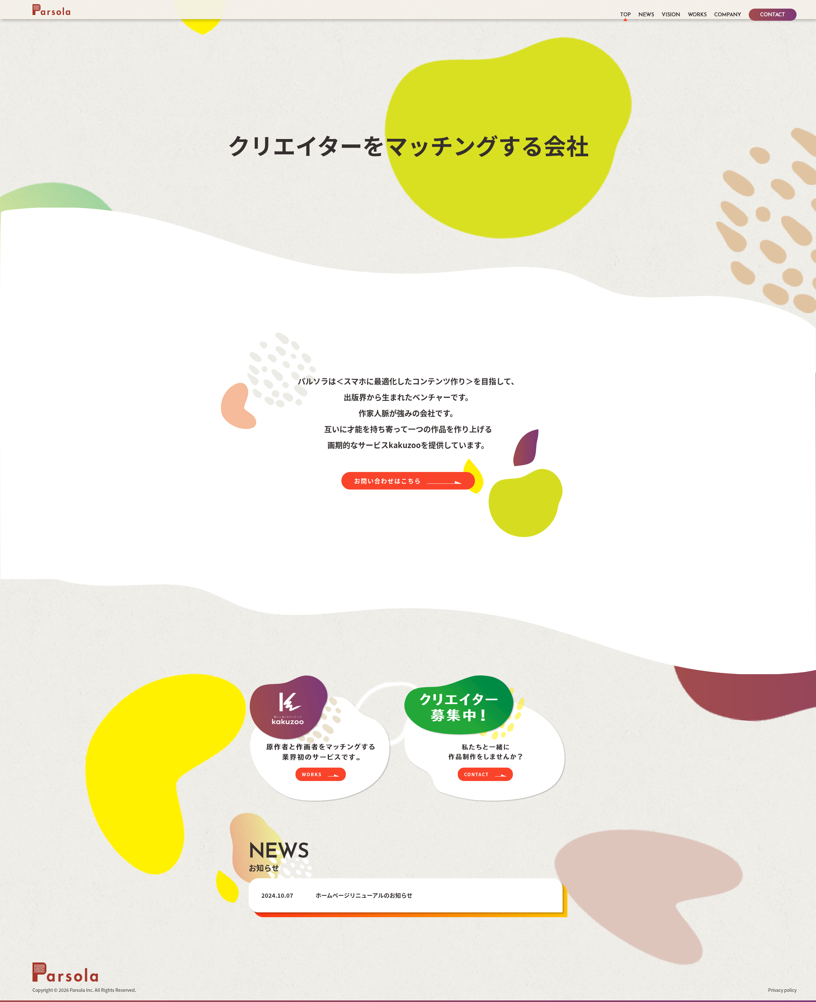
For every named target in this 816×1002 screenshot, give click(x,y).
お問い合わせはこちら (387, 480)
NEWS (646, 15)
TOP (625, 15)
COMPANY (727, 15)
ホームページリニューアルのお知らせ (364, 895)
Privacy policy (782, 990)
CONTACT (772, 15)
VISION (671, 15)
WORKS (697, 15)
